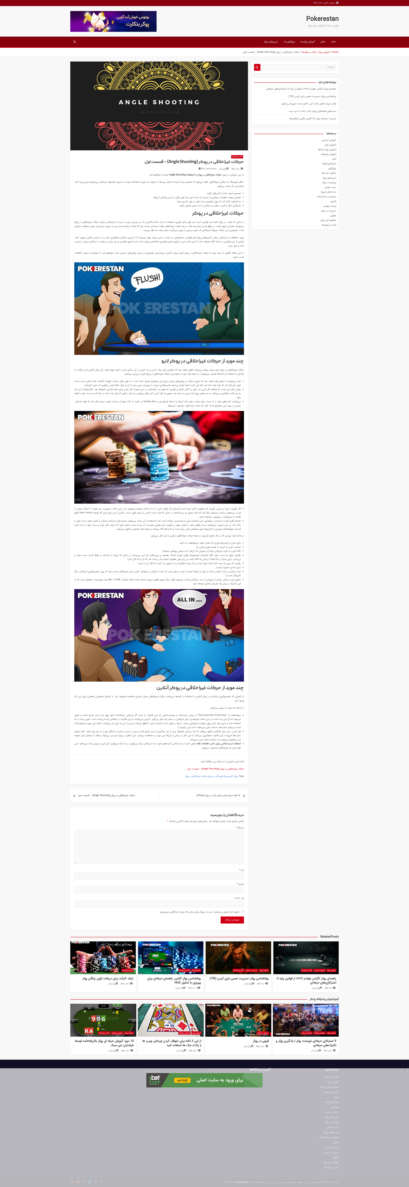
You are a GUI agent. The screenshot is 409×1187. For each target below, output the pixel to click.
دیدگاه (240, 828)
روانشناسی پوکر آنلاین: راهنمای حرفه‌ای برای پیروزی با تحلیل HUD (174, 980)
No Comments (209, 168)
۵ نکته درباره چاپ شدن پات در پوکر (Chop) (218, 795)
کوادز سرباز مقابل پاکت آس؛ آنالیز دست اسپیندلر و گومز (309, 104)
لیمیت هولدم (329, 206)
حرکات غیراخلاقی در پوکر (196, 776)
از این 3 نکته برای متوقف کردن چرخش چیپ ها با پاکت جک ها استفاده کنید (171, 1043)
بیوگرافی (291, 42)
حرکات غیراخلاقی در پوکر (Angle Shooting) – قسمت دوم (215, 769)
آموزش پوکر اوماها (327, 149)
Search (257, 67)
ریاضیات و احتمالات (326, 197)
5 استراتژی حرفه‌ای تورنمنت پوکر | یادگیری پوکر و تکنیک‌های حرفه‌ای (306, 1043)
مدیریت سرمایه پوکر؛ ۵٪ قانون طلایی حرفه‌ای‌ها (312, 118)
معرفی (333, 215)
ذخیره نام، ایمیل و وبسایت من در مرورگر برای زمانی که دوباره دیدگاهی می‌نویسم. (199, 912)
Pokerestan (322, 19)
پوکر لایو (223, 776)
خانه (333, 42)
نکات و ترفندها (237, 156)
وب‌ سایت (239, 898)
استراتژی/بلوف (329, 164)
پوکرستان (223, 168)
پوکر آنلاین (233, 776)
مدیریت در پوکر (328, 211)
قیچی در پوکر (261, 1041)
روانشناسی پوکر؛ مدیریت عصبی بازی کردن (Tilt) (312, 96)
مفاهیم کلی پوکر (328, 220)
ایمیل (240, 884)
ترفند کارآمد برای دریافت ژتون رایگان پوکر (107, 978)
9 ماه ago (261, 983)
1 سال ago (329, 1050)
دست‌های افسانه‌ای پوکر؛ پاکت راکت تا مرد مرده (312, 111)
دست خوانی (330, 187)
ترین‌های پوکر (271, 42)
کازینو (333, 201)
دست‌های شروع (328, 192)
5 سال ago (126, 983)
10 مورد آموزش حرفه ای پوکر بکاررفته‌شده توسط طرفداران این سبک (104, 1043)
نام (241, 870)
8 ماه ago (329, 988)
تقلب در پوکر (213, 776)
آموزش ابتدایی (329, 140)
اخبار (322, 42)
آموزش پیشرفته (328, 154)
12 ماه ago (193, 988)
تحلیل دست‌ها (329, 173)
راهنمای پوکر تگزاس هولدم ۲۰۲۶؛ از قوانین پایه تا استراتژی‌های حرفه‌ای (301, 89)
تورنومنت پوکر (329, 182)
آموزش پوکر (309, 42)
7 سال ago (236, 168)
